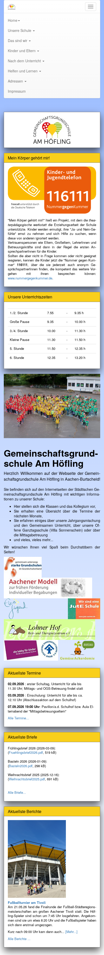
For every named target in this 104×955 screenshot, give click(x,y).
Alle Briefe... (17, 792)
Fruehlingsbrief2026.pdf (26, 752)
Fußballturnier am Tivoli (27, 902)
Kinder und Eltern (22, 50)
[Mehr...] (71, 931)
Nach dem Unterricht (25, 60)
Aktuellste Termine (24, 673)
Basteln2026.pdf (21, 765)
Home (12, 20)
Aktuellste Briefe (22, 737)
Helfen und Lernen (23, 70)
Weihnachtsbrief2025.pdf (27, 779)
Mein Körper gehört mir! (29, 158)
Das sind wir (18, 40)
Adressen (16, 81)
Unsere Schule (20, 30)
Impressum (17, 91)
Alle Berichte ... (19, 938)
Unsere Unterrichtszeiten (30, 297)
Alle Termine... (18, 718)
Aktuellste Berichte (24, 811)
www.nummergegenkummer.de (30, 278)
